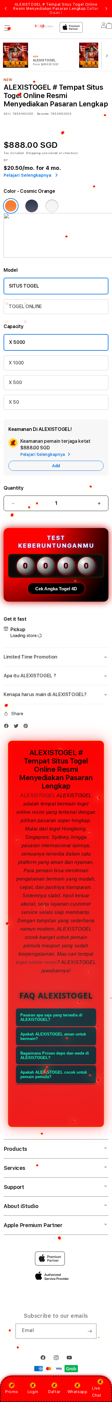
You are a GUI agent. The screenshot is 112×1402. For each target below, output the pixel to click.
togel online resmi (36, 962)
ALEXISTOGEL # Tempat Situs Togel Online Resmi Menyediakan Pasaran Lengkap (56, 8)
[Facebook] (8, 727)
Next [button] (106, 9)
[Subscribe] (89, 1331)
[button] (7, 28)
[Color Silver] (52, 205)
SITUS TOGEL (24, 286)
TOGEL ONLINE (25, 306)
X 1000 (16, 363)
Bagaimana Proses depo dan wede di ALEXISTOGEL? (54, 1055)
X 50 (14, 402)
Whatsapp (77, 1391)
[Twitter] (17, 727)
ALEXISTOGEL (38, 795)
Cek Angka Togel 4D (56, 588)
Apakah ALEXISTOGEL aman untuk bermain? (53, 1036)
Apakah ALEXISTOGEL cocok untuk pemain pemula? (53, 1074)
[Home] (44, 26)
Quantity (13, 488)
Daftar (54, 1391)
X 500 (15, 382)
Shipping (33, 153)
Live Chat (96, 1391)
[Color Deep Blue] (31, 205)
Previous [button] (6, 9)
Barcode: (43, 113)
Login (33, 1391)
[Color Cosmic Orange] (11, 206)
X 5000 (17, 342)
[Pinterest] (27, 727)
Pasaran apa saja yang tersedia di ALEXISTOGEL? (51, 1017)
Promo (11, 1391)
